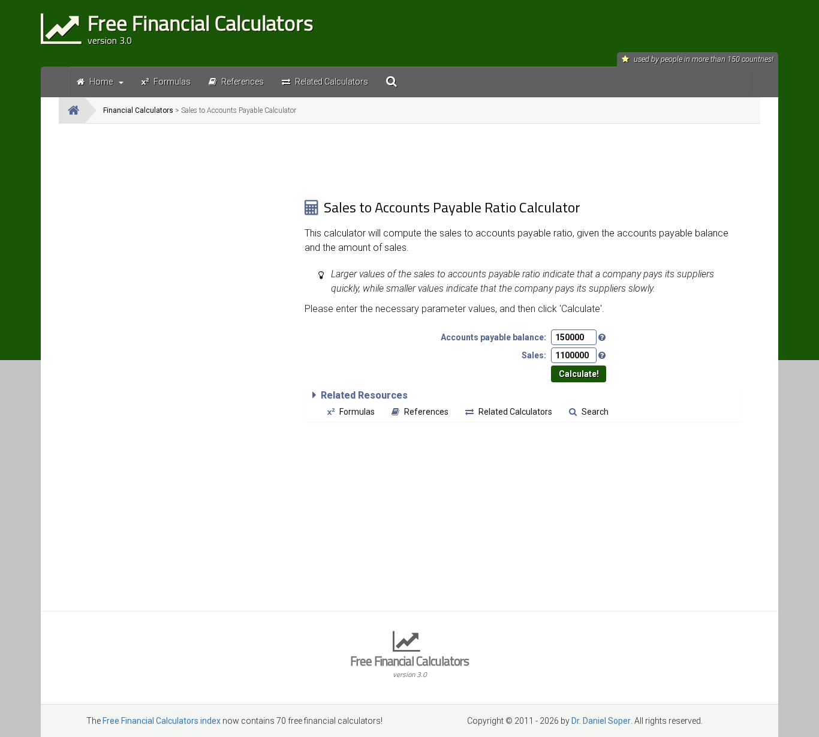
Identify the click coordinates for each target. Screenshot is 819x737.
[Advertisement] (182, 217)
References (426, 412)
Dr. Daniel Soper (601, 721)
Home (101, 81)
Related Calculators (515, 412)
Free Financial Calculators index (162, 721)
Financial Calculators (138, 110)
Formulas (357, 412)
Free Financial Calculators (409, 665)
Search (595, 412)
